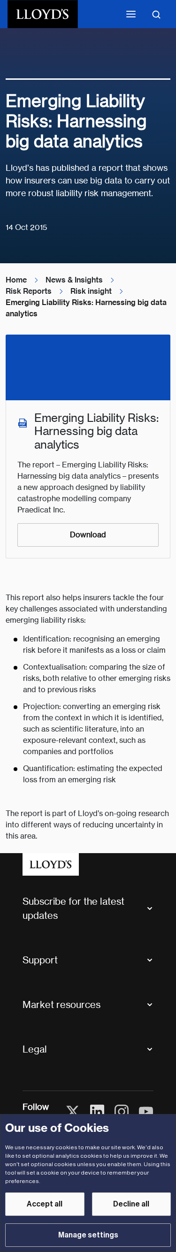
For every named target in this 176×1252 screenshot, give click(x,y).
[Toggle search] (156, 14)
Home (16, 280)
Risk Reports (29, 291)
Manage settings (88, 1235)
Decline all (131, 1204)
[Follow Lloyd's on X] (72, 1111)
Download (88, 535)
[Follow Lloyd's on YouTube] (145, 1111)
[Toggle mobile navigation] (131, 14)
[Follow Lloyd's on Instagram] (121, 1111)
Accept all (44, 1204)
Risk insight (91, 291)
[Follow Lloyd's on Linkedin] (97, 1111)
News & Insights (74, 280)
